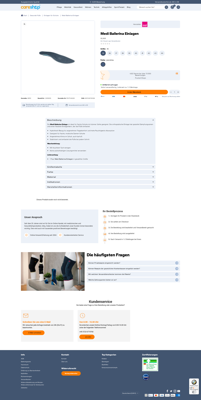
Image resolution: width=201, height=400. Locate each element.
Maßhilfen (24, 373)
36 (110, 53)
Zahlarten (24, 388)
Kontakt (63, 359)
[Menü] (197, 379)
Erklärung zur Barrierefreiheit (30, 370)
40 (136, 53)
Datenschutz (25, 367)
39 (129, 53)
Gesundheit (78, 7)
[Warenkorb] (172, 7)
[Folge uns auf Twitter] (171, 391)
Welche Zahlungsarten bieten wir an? (102, 280)
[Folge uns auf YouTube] (178, 391)
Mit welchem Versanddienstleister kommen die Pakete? (109, 274)
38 (123, 53)
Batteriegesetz (26, 362)
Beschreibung (54, 120)
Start (25, 15)
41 (142, 53)
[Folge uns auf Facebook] (167, 391)
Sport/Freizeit (119, 7)
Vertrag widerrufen (71, 373)
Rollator (104, 359)
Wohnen (88, 7)
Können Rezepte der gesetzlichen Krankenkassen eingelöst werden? (114, 269)
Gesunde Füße (35, 15)
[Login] (178, 7)
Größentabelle (54, 167)
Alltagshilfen (107, 7)
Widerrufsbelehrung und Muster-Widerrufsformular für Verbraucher (32, 384)
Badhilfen (105, 365)
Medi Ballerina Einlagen (70, 15)
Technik (96, 7)
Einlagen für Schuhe (51, 15)
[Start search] (166, 7)
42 (149, 53)
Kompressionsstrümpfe (109, 367)
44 (162, 53)
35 (103, 53)
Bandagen (105, 362)
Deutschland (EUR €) (129, 393)
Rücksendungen (26, 376)
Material (51, 177)
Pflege (59, 7)
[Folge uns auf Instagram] (175, 391)
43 (155, 53)
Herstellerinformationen (59, 187)
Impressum (24, 365)
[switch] (194, 392)
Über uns (64, 362)
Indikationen (53, 182)
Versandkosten (26, 379)
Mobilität (67, 7)
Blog (128, 7)
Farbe (50, 172)
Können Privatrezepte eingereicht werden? (104, 263)
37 (116, 53)
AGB (22, 359)
